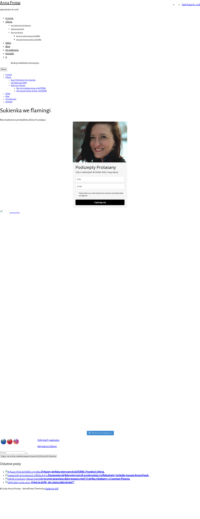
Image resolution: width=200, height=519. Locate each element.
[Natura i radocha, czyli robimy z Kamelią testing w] (125, 338)
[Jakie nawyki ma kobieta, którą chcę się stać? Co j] (25, 301)
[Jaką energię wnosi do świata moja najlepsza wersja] (125, 295)
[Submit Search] (27, 453)
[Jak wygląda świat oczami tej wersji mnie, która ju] (75, 308)
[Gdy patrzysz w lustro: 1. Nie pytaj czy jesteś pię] (25, 250)
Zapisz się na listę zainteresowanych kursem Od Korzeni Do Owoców (28, 456)
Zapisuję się (100, 202)
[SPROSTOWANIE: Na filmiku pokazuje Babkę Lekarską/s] (25, 403)
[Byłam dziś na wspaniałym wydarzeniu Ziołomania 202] (75, 241)
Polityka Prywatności (49, 440)
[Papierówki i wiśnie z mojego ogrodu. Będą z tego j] (75, 336)
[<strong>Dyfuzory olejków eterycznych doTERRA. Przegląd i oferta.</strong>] (23, 471)
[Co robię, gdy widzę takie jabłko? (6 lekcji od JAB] (25, 352)
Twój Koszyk (191, 4)
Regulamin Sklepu (47, 446)
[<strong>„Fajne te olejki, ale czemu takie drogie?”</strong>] (17, 482)
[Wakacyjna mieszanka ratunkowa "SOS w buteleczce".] (125, 393)
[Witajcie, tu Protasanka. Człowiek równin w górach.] (75, 384)
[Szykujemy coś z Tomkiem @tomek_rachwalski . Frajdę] (175, 304)
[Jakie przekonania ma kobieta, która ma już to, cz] (175, 255)
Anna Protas (10, 3)
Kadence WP (52, 488)
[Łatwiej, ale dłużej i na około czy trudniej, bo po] (175, 331)
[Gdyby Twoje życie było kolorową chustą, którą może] (125, 234)
